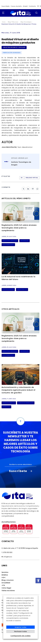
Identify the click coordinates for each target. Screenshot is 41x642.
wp (36, 188)
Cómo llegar (6, 588)
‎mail (32, 188)
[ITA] (20, 13)
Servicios (5, 572)
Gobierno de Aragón (19, 508)
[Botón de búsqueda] (36, 12)
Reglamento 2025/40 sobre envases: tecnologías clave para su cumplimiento (19, 227)
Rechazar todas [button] (20, 631)
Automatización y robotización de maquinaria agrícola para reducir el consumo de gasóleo (18, 390)
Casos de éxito (16, 6)
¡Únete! (25, 6)
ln (27, 188)
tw (22, 188)
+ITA (3, 585)
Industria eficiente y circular (14, 47)
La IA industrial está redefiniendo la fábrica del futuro (18, 278)
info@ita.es (8, 557)
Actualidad (6, 583)
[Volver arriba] (20, 421)
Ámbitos (5, 575)
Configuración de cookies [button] (20, 636)
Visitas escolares (8, 591)
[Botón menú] (3, 13)
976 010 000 (7, 552)
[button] (38, 580)
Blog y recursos (8, 580)
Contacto (32, 6)
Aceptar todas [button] (20, 627)
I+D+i (3, 577)
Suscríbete (5, 6)
